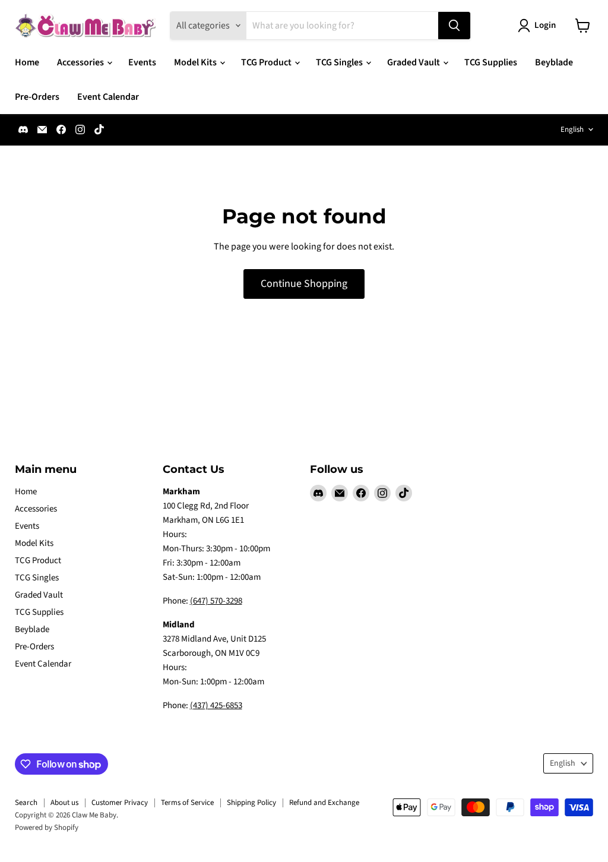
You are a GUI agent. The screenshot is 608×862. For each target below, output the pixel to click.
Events (142, 62)
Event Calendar (108, 96)
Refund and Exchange (324, 802)
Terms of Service (187, 802)
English (572, 129)
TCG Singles (340, 62)
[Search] (454, 25)
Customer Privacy (119, 802)
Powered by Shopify (46, 827)
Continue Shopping (304, 283)
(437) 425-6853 (216, 705)
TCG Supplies (490, 62)
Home (27, 62)
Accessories (81, 62)
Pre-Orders (37, 96)
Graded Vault (414, 62)
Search (26, 802)
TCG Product (267, 62)
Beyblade (554, 62)
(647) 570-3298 (216, 601)
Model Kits (196, 62)
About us (64, 802)
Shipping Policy (251, 802)
